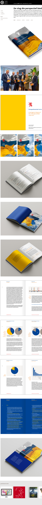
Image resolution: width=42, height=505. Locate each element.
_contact (30, 3)
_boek (2, 10)
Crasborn (4, 2)
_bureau (15, 3)
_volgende (2, 13)
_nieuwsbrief (25, 3)
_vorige (2, 12)
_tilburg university (4, 18)
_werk (18, 3)
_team (21, 3)
